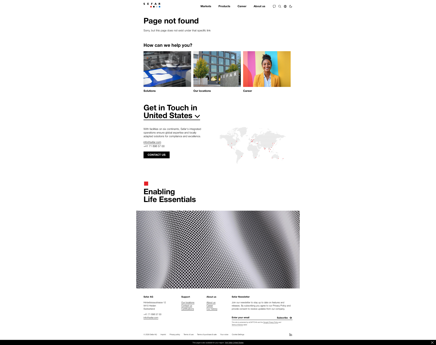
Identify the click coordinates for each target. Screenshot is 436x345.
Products (224, 6)
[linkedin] (290, 334)
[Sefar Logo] (152, 5)
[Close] (432, 342)
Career (242, 6)
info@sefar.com (152, 142)
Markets (206, 6)
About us (259, 6)
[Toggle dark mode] (290, 6)
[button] (280, 6)
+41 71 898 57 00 (154, 146)
